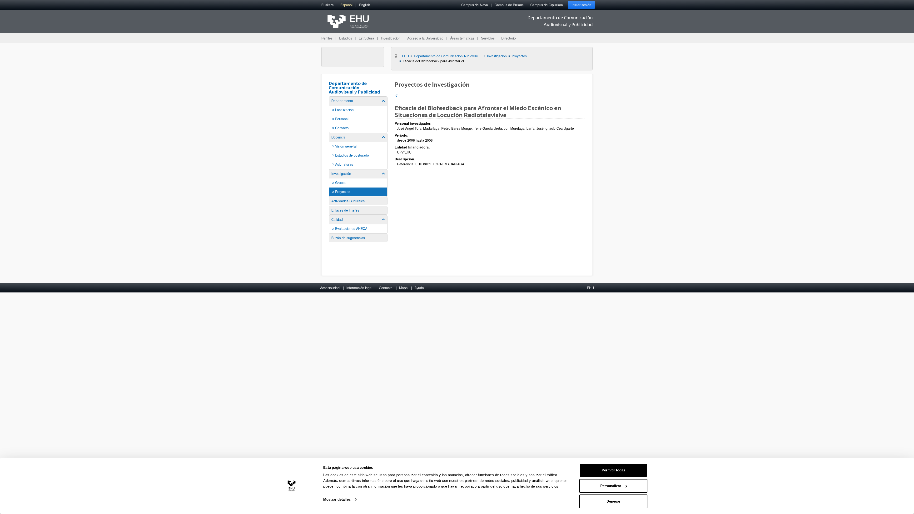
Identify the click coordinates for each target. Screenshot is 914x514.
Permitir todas (613, 470)
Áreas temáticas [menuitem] (462, 38)
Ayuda (419, 287)
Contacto (385, 287)
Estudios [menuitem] (345, 38)
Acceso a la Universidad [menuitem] (425, 38)
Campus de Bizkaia (509, 4)
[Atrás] (396, 96)
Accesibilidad (330, 287)
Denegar (613, 501)
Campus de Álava (474, 4)
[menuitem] (327, 5)
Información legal (359, 287)
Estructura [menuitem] (366, 38)
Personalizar (610, 486)
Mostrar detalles (337, 499)
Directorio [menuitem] (508, 38)
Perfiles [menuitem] (327, 38)
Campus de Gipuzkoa (546, 4)
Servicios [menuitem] (488, 38)
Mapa (403, 287)
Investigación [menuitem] (391, 38)
